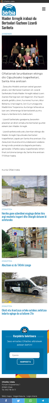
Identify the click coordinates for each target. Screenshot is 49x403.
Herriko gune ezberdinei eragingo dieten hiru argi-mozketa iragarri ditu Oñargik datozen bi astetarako (24, 216)
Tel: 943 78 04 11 (9, 390)
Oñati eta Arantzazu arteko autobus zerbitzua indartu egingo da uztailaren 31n (24, 311)
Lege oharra (32, 396)
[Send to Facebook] (6, 400)
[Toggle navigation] (43, 9)
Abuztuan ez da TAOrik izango (16, 265)
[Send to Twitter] (18, 400)
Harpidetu (25, 361)
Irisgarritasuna (19, 396)
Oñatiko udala (9, 1)
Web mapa (7, 396)
